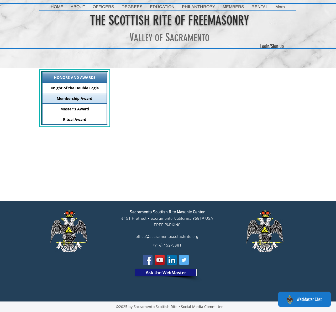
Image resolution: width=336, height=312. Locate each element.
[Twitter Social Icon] (184, 260)
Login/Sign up (272, 46)
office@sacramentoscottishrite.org (167, 236)
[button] (78, 6)
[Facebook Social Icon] (148, 260)
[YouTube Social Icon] (160, 260)
